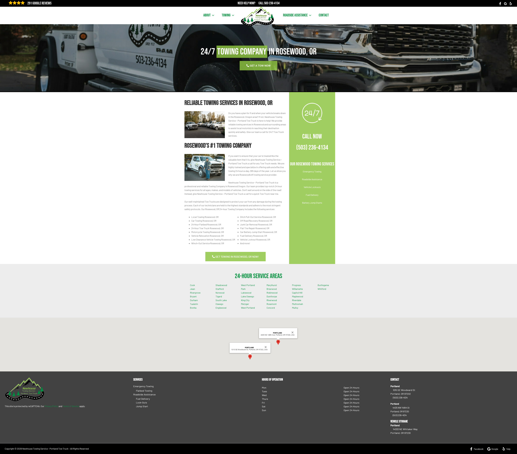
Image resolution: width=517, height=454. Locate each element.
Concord (271, 307)
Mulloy (295, 307)
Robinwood (272, 292)
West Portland (248, 307)
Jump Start (142, 406)
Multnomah (297, 304)
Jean (192, 289)
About (207, 15)
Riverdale (296, 300)
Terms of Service (71, 406)
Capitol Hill (297, 292)
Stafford (220, 289)
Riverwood (272, 300)
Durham (194, 300)
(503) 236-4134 (312, 147)
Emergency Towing (312, 171)
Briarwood (272, 289)
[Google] (505, 3)
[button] (212, 15)
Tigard (219, 296)
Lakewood (246, 292)
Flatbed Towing (144, 390)
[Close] (265, 347)
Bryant (193, 296)
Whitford (322, 289)
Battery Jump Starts (312, 202)
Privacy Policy (51, 406)
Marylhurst (272, 285)
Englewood (221, 307)
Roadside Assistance (295, 15)
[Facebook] (500, 3)
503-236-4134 (272, 3)
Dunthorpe (272, 296)
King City (245, 300)
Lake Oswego (247, 296)
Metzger (245, 304)
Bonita (193, 307)
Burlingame (323, 285)
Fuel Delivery (312, 195)
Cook (192, 285)
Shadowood (221, 285)
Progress (296, 285)
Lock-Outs (141, 402)
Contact (324, 15)
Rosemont (272, 304)
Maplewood (297, 296)
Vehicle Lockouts (312, 187)
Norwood (220, 292)
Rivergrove (195, 292)
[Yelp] (510, 3)
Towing (226, 15)
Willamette (297, 289)
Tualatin (194, 304)
